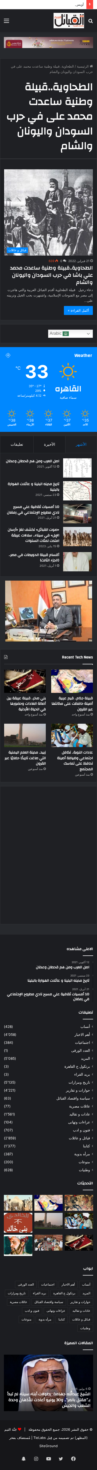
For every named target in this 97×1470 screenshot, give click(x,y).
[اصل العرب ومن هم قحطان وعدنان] (77, 468)
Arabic (56, 333)
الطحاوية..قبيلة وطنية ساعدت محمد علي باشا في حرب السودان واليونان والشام (51, 275)
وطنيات (84, 1170)
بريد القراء (82, 1074)
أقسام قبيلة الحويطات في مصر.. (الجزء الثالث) (34, 558)
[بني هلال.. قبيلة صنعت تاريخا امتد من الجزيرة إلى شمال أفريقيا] (79, 1203)
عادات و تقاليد (79, 1114)
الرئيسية (83, 66)
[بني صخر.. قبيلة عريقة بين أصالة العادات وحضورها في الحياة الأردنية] (25, 681)
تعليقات (17, 444)
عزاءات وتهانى (79, 1122)
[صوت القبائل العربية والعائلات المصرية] (69, 20)
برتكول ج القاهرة (77, 1066)
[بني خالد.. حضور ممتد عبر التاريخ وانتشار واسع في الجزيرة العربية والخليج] (18, 1223)
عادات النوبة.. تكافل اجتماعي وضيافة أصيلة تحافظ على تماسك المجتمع (75, 761)
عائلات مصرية (79, 1106)
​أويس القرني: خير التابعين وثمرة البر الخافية (52, 4)
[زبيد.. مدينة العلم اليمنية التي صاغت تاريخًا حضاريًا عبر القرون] (25, 735)
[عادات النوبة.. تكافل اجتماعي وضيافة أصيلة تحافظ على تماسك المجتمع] (72, 735)
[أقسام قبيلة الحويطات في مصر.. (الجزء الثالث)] (77, 561)
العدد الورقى (80, 1050)
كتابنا (86, 1146)
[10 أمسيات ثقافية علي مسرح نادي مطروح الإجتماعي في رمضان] (77, 513)
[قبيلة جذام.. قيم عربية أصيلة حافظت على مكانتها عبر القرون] (72, 681)
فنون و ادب (81, 1130)
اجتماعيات (82, 1042)
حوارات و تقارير (78, 1090)
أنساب (85, 1027)
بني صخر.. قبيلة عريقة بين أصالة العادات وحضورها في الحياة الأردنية (26, 704)
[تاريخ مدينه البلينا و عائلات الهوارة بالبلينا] (77, 490)
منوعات (84, 1162)
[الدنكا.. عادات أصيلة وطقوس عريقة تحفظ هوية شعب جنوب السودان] (18, 1203)
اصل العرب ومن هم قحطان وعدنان (32, 461)
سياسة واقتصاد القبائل (73, 1098)
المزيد (85, 1058)
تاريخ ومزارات (79, 1082)
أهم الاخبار (82, 1034)
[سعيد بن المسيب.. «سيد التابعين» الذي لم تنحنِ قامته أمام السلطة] (18, 1245)
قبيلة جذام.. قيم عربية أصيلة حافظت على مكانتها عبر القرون (72, 704)
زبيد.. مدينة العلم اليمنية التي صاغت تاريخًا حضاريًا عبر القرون (25, 758)
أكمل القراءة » (78, 310)
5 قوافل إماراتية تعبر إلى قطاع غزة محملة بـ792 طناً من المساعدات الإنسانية (52, 1402)
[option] (48, 1383)
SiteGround (48, 1446)
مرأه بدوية (82, 1154)
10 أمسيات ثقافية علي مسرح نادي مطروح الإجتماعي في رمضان (33, 510)
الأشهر (81, 444)
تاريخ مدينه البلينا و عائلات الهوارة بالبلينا (33, 487)
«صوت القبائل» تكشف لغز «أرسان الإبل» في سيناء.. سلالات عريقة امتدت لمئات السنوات (33, 535)
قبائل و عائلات (79, 1138)
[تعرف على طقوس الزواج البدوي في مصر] (48, 1243)
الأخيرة (49, 444)
